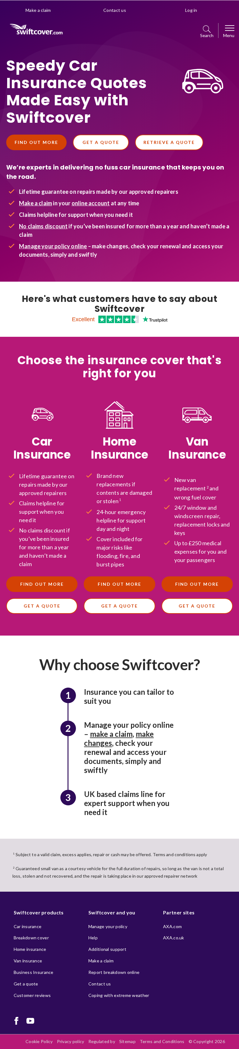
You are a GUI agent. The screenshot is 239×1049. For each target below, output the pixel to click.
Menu (228, 35)
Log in (191, 10)
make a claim (111, 733)
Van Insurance (197, 448)
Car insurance (28, 926)
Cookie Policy (39, 1041)
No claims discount (43, 226)
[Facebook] (16, 1021)
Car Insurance (42, 448)
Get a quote (100, 142)
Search (206, 35)
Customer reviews (32, 995)
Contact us (114, 10)
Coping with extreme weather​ (118, 995)
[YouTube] (30, 1021)
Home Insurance (119, 448)
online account (91, 203)
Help (93, 937)
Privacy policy (70, 1041)
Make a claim (38, 10)
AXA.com (172, 926)
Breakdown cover (31, 937)
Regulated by (101, 1041)
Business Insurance (34, 972)
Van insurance (28, 960)
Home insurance (30, 949)
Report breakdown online (113, 972)
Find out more (36, 142)
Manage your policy (107, 926)
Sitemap (127, 1041)
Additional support (107, 949)
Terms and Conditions (162, 1041)
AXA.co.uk (173, 937)
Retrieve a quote (169, 142)
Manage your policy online (53, 246)
